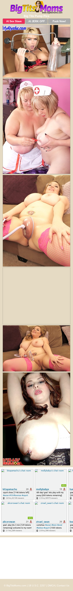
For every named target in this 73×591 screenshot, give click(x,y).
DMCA (51, 585)
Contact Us (63, 585)
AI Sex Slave (14, 21)
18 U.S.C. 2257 (37, 585)
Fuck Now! (59, 21)
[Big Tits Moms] (36, 7)
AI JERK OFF (36, 21)
